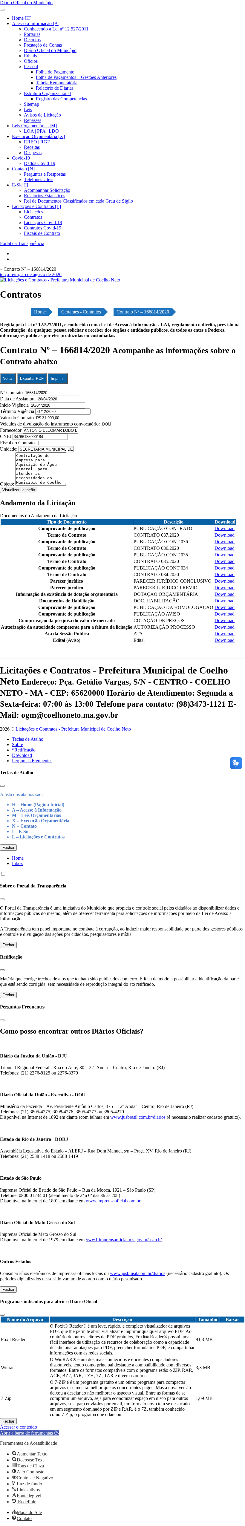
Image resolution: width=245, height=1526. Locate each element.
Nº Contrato (12, 392)
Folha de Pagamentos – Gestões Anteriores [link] (76, 77)
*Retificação (24, 749)
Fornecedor (11, 430)
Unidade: (9, 448)
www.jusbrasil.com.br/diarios (138, 1117)
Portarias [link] (32, 34)
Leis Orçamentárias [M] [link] (34, 125)
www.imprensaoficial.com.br (113, 1200)
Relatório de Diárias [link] (55, 88)
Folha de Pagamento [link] (55, 71)
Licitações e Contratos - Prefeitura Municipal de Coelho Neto (73, 728)
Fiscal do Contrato (18, 442)
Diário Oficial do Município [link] (50, 50)
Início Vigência (15, 405)
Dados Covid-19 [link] (39, 163)
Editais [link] (30, 55)
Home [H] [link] (21, 18)
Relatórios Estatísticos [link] (44, 195)
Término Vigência (17, 411)
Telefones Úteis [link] (38, 179)
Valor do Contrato (17, 417)
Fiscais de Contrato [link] (42, 233)
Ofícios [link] (31, 61)
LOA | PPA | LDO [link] (41, 131)
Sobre (17, 744)
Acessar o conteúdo (18, 1426)
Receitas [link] (32, 147)
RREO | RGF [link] (37, 141)
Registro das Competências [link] (61, 98)
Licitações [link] (33, 211)
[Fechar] (2, 786)
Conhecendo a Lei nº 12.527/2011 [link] (56, 28)
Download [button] (225, 528)
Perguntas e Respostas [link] (45, 174)
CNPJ (6, 436)
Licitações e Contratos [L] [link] (36, 206)
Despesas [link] (33, 152)
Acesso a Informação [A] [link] (35, 23)
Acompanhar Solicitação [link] (47, 190)
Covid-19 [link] (21, 157)
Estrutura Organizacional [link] (47, 93)
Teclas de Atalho (27, 739)
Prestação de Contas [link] (43, 45)
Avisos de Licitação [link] (42, 114)
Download (22, 755)
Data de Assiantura (18, 398)
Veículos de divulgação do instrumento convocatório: (50, 423)
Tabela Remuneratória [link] (56, 82)
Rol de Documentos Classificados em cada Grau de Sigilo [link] (78, 200)
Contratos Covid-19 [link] (42, 227)
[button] (29, 1432)
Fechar (8, 847)
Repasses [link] (32, 120)
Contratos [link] (33, 217)
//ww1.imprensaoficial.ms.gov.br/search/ (124, 1239)
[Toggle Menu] (2, 9)
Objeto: (7, 483)
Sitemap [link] (31, 104)
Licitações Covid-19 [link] (43, 222)
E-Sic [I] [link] (20, 184)
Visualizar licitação (18, 490)
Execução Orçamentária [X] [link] (38, 136)
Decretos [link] (32, 39)
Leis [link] (28, 109)
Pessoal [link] (31, 66)
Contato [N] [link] (23, 168)
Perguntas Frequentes (32, 760)
